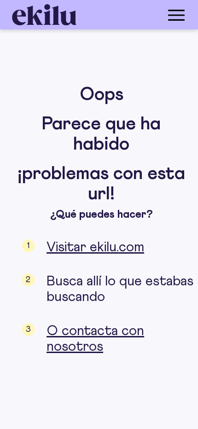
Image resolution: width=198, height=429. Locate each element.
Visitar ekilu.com (95, 247)
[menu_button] (136, 14)
